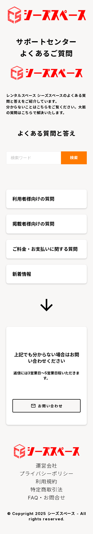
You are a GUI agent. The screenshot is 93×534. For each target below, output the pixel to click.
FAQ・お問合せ (46, 497)
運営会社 (46, 465)
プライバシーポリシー (46, 473)
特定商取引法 (46, 489)
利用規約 (46, 481)
